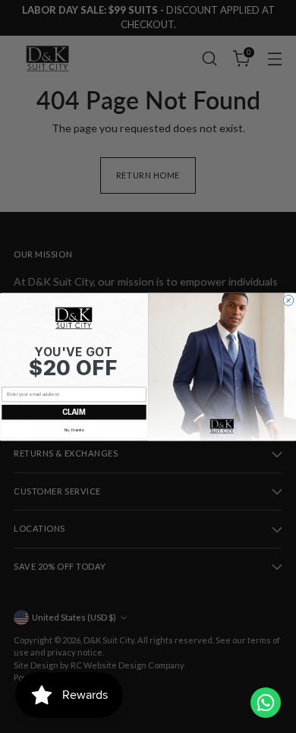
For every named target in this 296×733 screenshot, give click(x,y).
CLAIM (74, 411)
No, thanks (74, 429)
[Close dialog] (288, 300)
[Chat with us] (265, 702)
